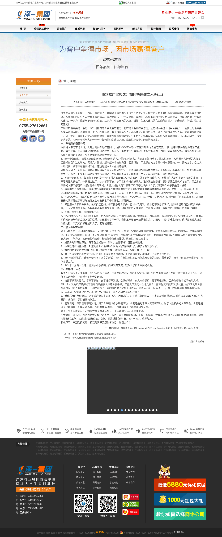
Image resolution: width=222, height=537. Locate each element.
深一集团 (156, 29)
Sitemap (111, 532)
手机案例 (114, 482)
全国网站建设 (41, 29)
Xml (117, 532)
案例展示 (118, 29)
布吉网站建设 (113, 450)
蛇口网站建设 (56, 454)
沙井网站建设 (170, 447)
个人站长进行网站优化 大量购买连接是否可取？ (94, 337)
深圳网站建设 (68, 443)
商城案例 (114, 488)
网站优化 (80, 477)
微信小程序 (99, 29)
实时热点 (23, 102)
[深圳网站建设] (36, 15)
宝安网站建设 (111, 443)
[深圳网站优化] (90, 349)
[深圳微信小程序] (96, 349)
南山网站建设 (96, 443)
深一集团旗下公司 (195, 2)
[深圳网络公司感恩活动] (180, 477)
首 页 (23, 29)
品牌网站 (114, 472)
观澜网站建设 (56, 450)
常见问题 (23, 95)
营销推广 (62, 29)
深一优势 (97, 488)
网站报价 (80, 472)
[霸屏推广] (88, 349)
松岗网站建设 (198, 447)
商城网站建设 (42, 447)
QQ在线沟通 (178, 2)
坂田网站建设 (153, 443)
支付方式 (130, 472)
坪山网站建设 (125, 443)
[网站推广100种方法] (180, 514)
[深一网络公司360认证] (130, 503)
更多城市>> (26, 512)
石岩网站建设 (127, 447)
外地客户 (97, 482)
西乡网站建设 (155, 447)
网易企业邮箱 (56, 447)
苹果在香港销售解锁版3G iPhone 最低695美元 (94, 333)
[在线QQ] (24, 136)
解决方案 (137, 29)
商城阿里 (80, 29)
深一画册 (97, 477)
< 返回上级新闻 (197, 341)
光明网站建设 (70, 450)
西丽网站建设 (198, 450)
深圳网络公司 (42, 443)
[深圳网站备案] (110, 349)
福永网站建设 (141, 447)
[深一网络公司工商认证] (130, 511)
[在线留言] (41, 136)
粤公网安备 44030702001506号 (138, 532)
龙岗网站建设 (82, 443)
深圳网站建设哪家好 (185, 443)
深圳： (185, 18)
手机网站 (80, 488)
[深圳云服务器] (102, 349)
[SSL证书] (113, 349)
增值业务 (192, 29)
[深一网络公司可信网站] (130, 495)
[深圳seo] (101, 532)
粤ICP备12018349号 (163, 532)
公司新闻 (23, 88)
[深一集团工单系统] (93, 349)
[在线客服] (33, 136)
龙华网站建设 (139, 443)
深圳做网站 (55, 443)
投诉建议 (130, 477)
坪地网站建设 (155, 450)
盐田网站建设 (98, 454)
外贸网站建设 (70, 447)
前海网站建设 (42, 454)
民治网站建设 (42, 450)
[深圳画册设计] (99, 349)
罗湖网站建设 (84, 454)
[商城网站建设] (104, 349)
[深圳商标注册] (107, 349)
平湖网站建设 (167, 443)
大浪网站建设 (84, 450)
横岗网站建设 (127, 450)
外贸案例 (114, 477)
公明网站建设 (113, 447)
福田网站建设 (70, 454)
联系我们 (174, 29)
